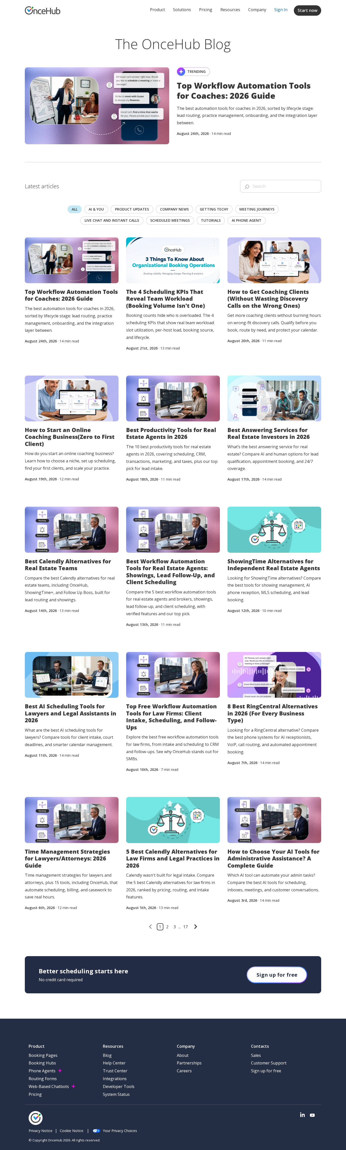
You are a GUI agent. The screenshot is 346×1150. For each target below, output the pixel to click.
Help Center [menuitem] (114, 1063)
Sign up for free (277, 974)
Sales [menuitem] (256, 1055)
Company (257, 9)
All (75, 209)
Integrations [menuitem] (115, 1078)
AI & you (96, 209)
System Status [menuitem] (116, 1094)
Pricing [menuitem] (35, 1094)
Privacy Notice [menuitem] (40, 1130)
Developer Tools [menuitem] (118, 1086)
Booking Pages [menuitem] (43, 1055)
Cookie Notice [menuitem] (71, 1130)
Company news (174, 209)
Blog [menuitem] (107, 1055)
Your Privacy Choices (120, 1130)
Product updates (132, 209)
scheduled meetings (170, 220)
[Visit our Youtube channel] (312, 1115)
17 (185, 927)
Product (157, 9)
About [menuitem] (182, 1055)
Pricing (205, 9)
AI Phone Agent (246, 220)
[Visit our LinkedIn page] (302, 1115)
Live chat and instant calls (112, 220)
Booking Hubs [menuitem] (42, 1063)
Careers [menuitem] (184, 1071)
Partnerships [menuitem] (189, 1063)
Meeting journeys (256, 209)
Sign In (280, 9)
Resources (230, 9)
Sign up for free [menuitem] (266, 1071)
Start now (307, 10)
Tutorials (211, 220)
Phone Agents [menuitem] (42, 1071)
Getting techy (214, 209)
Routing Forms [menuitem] (43, 1078)
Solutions (182, 9)
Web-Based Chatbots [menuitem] (49, 1086)
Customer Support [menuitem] (268, 1063)
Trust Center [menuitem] (115, 1071)
